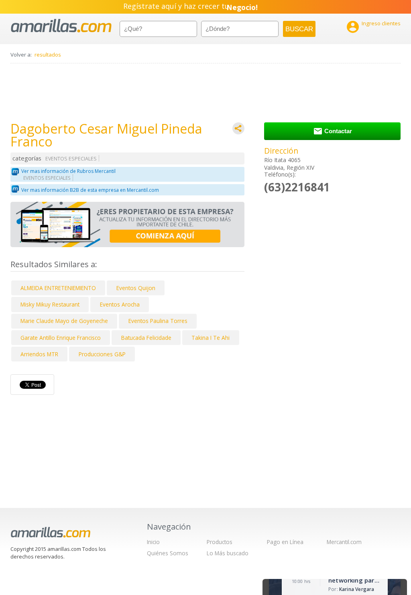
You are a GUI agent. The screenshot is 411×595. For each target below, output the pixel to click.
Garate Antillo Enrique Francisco (60, 337)
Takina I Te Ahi (210, 337)
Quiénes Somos (167, 553)
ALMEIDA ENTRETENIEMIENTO (58, 288)
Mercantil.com (344, 542)
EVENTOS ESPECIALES (71, 158)
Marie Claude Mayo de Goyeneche (64, 321)
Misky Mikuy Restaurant (49, 304)
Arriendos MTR (39, 354)
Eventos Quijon (135, 288)
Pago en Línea (285, 542)
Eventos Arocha (120, 304)
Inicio (153, 542)
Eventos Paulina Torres (157, 321)
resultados (48, 54)
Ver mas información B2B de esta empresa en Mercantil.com (90, 190)
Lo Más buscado (227, 553)
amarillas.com (61, 26)
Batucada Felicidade (146, 337)
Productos (219, 542)
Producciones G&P (102, 354)
